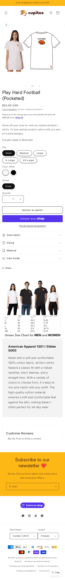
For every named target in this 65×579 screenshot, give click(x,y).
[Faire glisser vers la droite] (39, 86)
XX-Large (28, 160)
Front (8, 186)
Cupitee (19, 558)
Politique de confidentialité (22, 566)
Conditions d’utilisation (47, 566)
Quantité (6, 193)
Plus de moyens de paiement (32, 226)
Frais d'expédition (9, 109)
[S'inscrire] (55, 486)
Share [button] (8, 268)
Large (40, 153)
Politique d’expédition (26, 571)
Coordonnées (45, 571)
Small (9, 153)
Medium (24, 153)
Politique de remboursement (37, 561)
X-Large (10, 160)
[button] (6, 13)
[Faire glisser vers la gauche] (26, 86)
